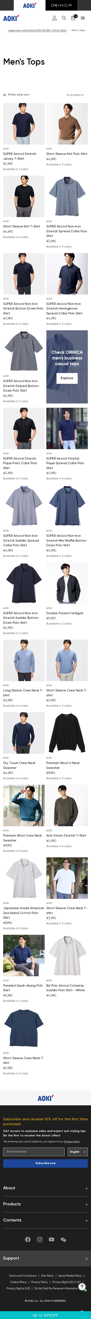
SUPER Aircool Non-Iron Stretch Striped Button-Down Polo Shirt (21, 386)
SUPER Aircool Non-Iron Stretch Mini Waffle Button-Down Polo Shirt (66, 540)
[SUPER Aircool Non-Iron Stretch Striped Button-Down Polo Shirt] (24, 351)
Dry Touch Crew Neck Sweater (19, 765)
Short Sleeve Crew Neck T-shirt (66, 693)
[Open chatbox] (82, 1286)
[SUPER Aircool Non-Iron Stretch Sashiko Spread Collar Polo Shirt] (24, 505)
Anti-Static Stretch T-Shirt (66, 835)
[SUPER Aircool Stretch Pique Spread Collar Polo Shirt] (67, 428)
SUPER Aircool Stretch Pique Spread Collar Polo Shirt (65, 463)
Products (12, 1204)
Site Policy (47, 1276)
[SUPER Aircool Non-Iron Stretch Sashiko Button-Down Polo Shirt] (24, 583)
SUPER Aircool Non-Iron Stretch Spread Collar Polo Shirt (66, 231)
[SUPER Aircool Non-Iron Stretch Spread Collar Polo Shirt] (67, 196)
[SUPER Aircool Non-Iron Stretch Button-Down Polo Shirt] (24, 274)
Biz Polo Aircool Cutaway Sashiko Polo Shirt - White (65, 988)
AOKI (6, 149)
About (9, 1188)
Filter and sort (19, 95)
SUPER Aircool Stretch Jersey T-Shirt (19, 156)
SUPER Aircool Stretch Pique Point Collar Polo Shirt (20, 463)
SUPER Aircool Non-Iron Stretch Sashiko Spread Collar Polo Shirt (21, 540)
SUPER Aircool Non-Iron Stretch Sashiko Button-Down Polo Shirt (21, 618)
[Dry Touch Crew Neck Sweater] (24, 733)
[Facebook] (27, 1239)
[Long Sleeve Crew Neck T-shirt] (24, 660)
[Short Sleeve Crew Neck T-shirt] (67, 660)
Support (11, 1258)
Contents (12, 1220)
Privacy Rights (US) (18, 1288)
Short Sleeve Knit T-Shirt (21, 226)
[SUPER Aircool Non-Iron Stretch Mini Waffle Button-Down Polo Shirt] (67, 505)
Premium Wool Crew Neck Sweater (22, 838)
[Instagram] (39, 1239)
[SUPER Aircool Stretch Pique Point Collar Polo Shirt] (24, 428)
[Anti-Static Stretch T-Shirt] (67, 805)
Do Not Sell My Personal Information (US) (59, 1288)
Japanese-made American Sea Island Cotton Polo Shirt (23, 913)
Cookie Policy (18, 1282)
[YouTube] (51, 1239)
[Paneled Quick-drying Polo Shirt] (24, 955)
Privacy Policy (72, 1141)
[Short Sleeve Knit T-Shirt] (24, 196)
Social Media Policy (70, 1276)
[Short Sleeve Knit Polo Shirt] (67, 124)
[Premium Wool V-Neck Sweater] (67, 733)
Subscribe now (46, 1163)
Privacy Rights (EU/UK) (66, 1282)
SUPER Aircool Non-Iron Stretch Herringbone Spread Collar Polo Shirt (64, 308)
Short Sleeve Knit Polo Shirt (66, 154)
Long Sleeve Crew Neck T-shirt (23, 693)
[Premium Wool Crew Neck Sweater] (24, 805)
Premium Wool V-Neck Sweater (63, 765)
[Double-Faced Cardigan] (67, 583)
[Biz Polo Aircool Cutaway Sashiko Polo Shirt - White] (67, 955)
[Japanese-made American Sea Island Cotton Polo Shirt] (24, 878)
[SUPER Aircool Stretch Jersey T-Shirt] (24, 124)
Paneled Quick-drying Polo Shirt (23, 988)
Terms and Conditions (23, 1276)
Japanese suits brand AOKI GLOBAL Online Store (37, 30)
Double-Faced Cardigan (64, 613)
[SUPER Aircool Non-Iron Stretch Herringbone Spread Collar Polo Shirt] (67, 274)
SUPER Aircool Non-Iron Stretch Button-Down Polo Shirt (23, 308)
